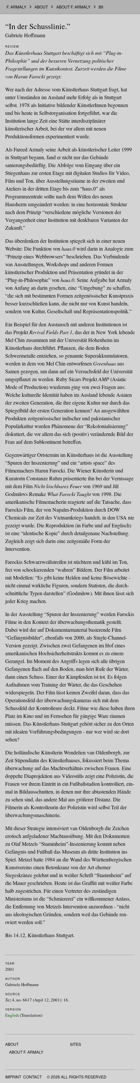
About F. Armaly (73, 6)
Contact (32, 1076)
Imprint (13, 1076)
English (12, 1015)
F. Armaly (16, 6)
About (41, 6)
